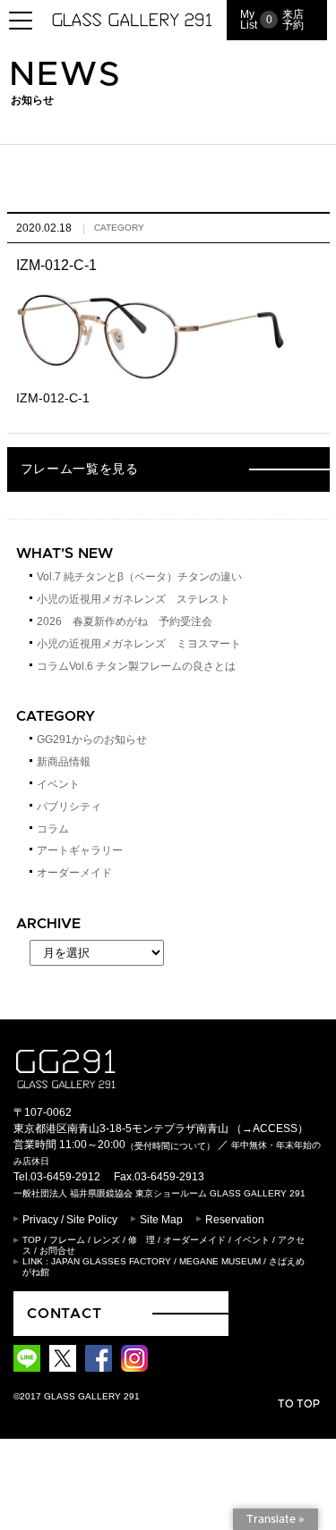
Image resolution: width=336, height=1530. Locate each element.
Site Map (161, 1219)
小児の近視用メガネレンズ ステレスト (133, 599)
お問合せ (57, 1250)
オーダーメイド (74, 872)
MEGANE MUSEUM (220, 1261)
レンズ (106, 1240)
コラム (53, 829)
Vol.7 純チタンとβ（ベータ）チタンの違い (139, 577)
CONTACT (64, 1313)
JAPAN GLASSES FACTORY (111, 1261)
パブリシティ (69, 806)
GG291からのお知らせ (92, 739)
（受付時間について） (170, 1146)
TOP (31, 1240)
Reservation (234, 1219)
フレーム (67, 1240)
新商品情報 (63, 762)
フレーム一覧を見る (80, 469)
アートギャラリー (80, 850)
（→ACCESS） (269, 1128)
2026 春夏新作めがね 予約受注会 (124, 621)
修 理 (141, 1240)
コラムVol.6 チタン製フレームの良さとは (136, 666)
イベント (58, 784)
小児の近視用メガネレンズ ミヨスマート (139, 644)
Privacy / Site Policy (69, 1219)
